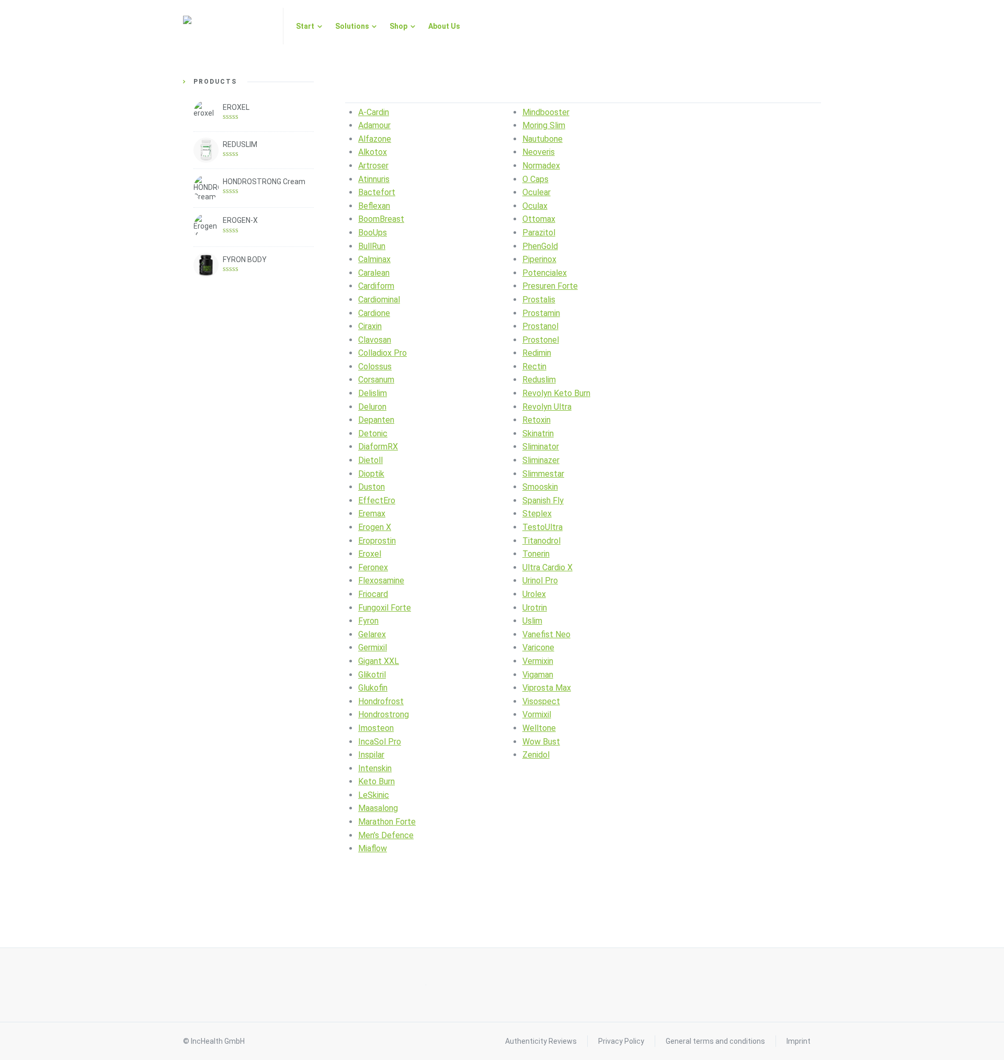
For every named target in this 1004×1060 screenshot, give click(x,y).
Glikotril (372, 675)
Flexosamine (381, 580)
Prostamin (541, 313)
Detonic (372, 433)
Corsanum (376, 380)
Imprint (798, 1041)
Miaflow (372, 848)
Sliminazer (541, 460)
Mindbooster (545, 112)
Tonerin (536, 554)
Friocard (373, 594)
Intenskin (375, 768)
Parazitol (538, 233)
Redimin (536, 353)
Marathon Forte (387, 822)
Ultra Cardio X (547, 567)
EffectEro (376, 500)
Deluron (372, 407)
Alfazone (374, 139)
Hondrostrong (383, 714)
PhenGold (540, 246)
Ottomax (538, 219)
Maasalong (378, 808)
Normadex (541, 166)
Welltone (539, 728)
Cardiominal (379, 300)
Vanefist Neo (546, 634)
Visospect (541, 701)
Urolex (534, 594)
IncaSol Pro (379, 742)
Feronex (373, 567)
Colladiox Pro (382, 353)
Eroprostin (377, 541)
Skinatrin (538, 433)
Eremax (371, 513)
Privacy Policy (621, 1041)
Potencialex (544, 273)
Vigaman (537, 675)
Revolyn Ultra (547, 407)
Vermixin (537, 661)
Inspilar (371, 755)
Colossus (375, 366)
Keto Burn (376, 781)
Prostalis (538, 300)
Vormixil (536, 714)
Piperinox (539, 259)
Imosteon (376, 728)
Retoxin (536, 420)
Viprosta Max (546, 688)
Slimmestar (543, 474)
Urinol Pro (540, 580)
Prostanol (540, 326)
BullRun (371, 246)
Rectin (534, 366)
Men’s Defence (386, 835)
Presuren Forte (550, 286)
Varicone (538, 647)
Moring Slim (543, 125)
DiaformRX (378, 447)
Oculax (534, 206)
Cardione (374, 313)
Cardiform (376, 286)
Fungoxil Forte (384, 608)
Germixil (372, 647)
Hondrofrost (381, 701)
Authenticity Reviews (541, 1041)
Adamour (374, 125)
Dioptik (371, 474)
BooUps (372, 233)
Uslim (532, 621)
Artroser (373, 166)
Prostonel (540, 340)
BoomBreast (381, 219)
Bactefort (376, 192)
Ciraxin (370, 326)
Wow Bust (541, 742)
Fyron (368, 621)
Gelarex (372, 634)
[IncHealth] (226, 26)
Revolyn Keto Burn (556, 393)
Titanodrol (541, 541)
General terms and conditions (715, 1041)
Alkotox (372, 152)
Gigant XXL (378, 661)
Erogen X (374, 527)
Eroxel (369, 554)
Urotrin (534, 608)
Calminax (374, 259)
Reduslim (539, 380)
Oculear (536, 192)
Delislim (372, 393)
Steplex (537, 513)
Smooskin (540, 487)
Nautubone (542, 139)
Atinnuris (374, 179)
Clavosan (374, 340)
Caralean (374, 273)
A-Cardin (373, 112)
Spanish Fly (543, 500)
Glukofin (372, 688)
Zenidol (536, 755)
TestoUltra (542, 527)
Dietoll (370, 460)
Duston (371, 487)
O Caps (535, 179)
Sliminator (540, 447)
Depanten (376, 420)
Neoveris (538, 152)
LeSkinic (373, 795)
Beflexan (374, 206)
